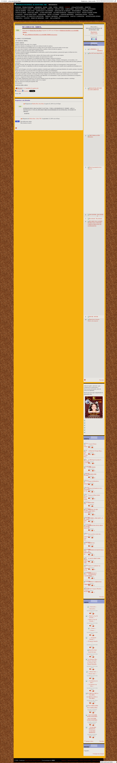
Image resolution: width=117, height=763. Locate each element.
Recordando (99, 218)
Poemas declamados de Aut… (95, 488)
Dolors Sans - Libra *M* (35, 118)
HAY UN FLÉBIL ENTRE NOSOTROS (92, 719)
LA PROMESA (100, 49)
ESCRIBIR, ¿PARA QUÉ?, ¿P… (96, 518)
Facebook (26, 91)
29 (94, 471)
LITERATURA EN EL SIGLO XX (95, 526)
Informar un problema (73, 760)
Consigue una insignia (98, 753)
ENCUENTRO (100, 215)
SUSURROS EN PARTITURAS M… (95, 550)
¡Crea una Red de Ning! (15, 1)
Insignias (64, 760)
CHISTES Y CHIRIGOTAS (94, 582)
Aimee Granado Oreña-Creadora (33, 760)
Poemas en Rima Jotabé (94, 495)
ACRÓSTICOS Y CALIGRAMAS (92, 573)
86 (91, 454)
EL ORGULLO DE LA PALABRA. (92, 697)
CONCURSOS (91, 467)
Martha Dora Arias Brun (36, 30)
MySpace (19, 91)
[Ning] (4, 1)
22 (94, 454)
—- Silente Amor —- (92, 673)
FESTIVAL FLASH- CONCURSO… (93, 510)
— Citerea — (92, 630)
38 (94, 569)
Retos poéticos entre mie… (95, 534)
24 (94, 562)
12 (94, 555)
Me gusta (19, 88)
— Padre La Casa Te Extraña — (92, 620)
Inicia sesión (94, 33)
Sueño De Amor (92, 652)
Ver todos (101, 380)
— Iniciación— (92, 609)
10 (94, 530)
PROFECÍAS (91, 543)
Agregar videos (89, 741)
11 (94, 522)
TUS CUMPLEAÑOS (92, 707)
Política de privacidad (85, 760)
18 (94, 478)
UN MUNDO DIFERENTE (92, 731)
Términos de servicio (97, 760)
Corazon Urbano (92, 444)
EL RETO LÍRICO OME (94, 558)
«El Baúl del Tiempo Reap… (95, 451)
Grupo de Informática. (93, 481)
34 (91, 478)
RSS (16, 128)
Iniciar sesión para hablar (107, 762)
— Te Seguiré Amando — (92, 642)
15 (94, 514)
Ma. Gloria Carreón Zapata (93, 701)
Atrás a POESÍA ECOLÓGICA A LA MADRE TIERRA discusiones (40, 34)
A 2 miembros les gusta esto (30, 88)
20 (94, 578)
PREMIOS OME (92, 474)
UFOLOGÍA (91, 502)
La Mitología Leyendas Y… (95, 460)
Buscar (115, 1)
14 (91, 463)
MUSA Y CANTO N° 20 (94, 566)
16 (94, 498)
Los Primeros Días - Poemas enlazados (92, 663)
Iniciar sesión (91, 1)
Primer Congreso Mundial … (95, 588)
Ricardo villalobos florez (93, 710)
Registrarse (84, 1)
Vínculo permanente (24, 104)
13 (91, 471)
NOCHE (96, 316)
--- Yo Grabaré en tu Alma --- (92, 685)
